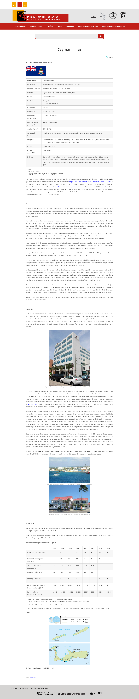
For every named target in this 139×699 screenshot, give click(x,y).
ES (20, 6)
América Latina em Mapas (88, 26)
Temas (59, 26)
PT (14, 5)
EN (25, 6)
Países (50, 26)
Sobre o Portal (36, 26)
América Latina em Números (113, 26)
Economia (33, 677)
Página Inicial (20, 26)
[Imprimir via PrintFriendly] (109, 57)
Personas (70, 26)
